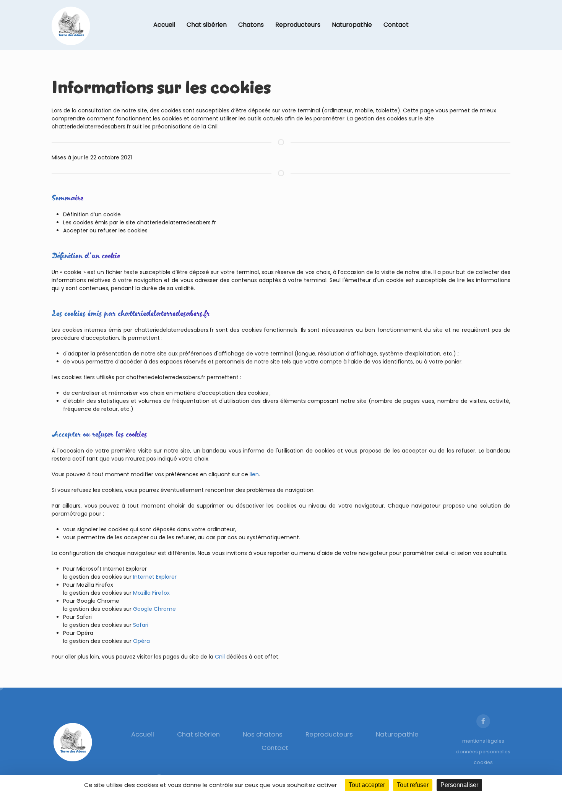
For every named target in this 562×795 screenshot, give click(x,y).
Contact (396, 24)
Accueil (164, 24)
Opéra (141, 641)
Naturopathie (352, 24)
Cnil (220, 656)
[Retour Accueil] (71, 25)
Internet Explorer (155, 577)
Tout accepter (367, 785)
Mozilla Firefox (151, 593)
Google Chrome (154, 609)
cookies (483, 762)
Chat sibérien (207, 24)
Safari (140, 625)
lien (254, 474)
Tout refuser (413, 785)
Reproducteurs (297, 24)
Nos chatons (263, 734)
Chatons (251, 24)
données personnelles (483, 751)
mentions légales (483, 741)
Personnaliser (459, 785)
